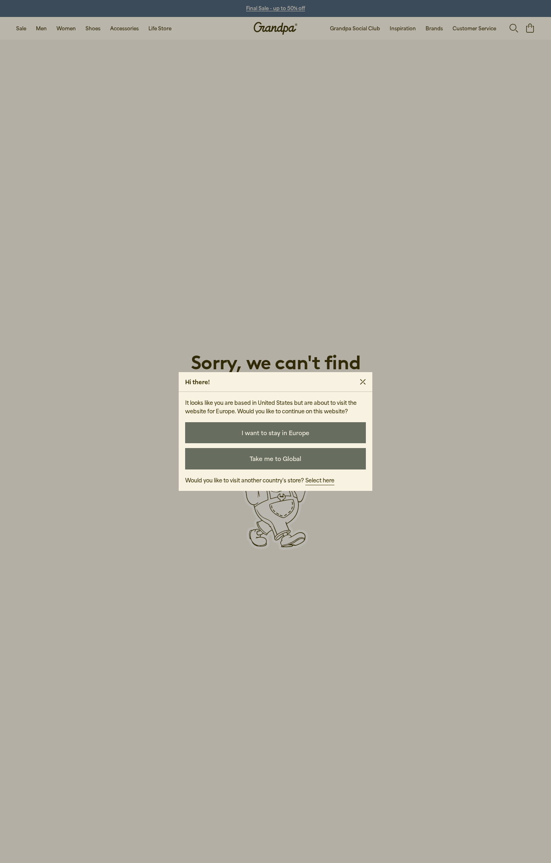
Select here (319, 480)
